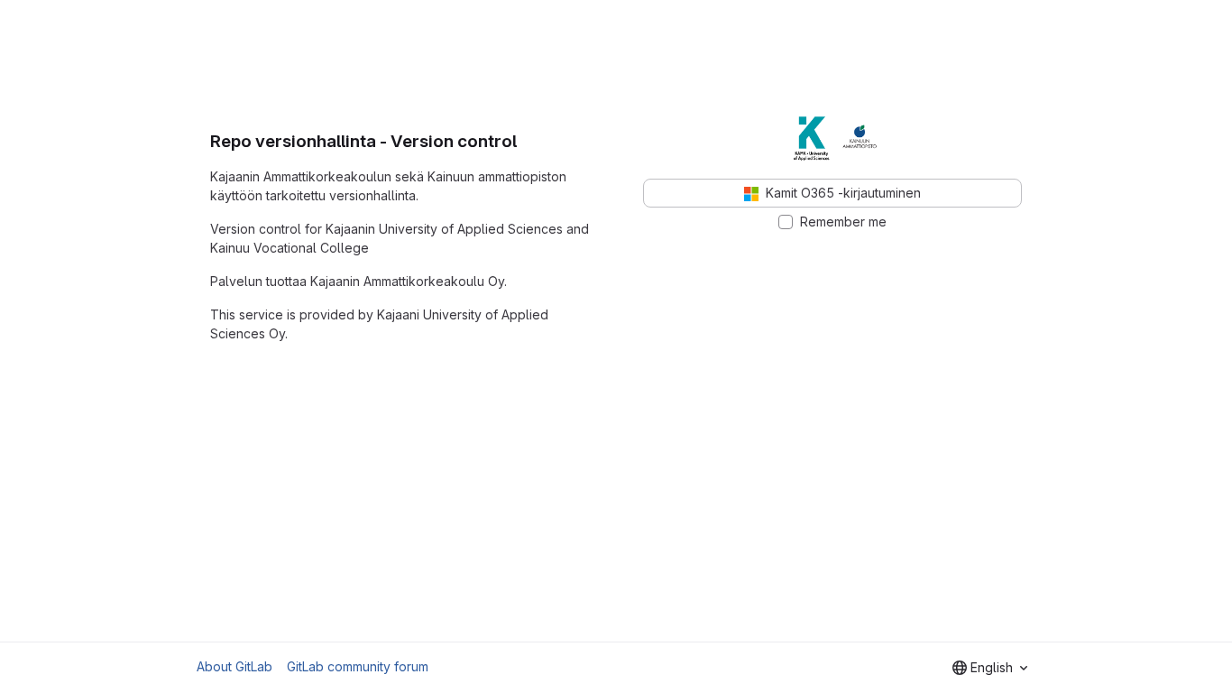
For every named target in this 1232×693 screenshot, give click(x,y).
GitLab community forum (357, 666)
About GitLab (234, 666)
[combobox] (989, 668)
